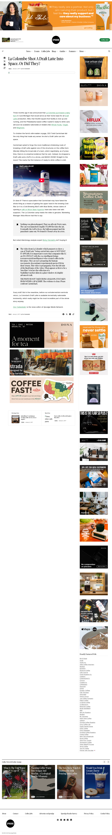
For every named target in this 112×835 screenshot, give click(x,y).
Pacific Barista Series (86, 726)
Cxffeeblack (83, 684)
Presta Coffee (84, 734)
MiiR (81, 710)
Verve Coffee (84, 746)
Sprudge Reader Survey (69, 813)
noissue (82, 720)
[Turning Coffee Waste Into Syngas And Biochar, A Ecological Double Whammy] (42, 782)
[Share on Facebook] (4, 58)
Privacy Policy (89, 813)
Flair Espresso (84, 692)
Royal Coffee (84, 738)
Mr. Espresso (84, 716)
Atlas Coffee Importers (87, 664)
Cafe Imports (84, 672)
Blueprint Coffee (85, 670)
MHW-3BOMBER (85, 708)
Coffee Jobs (28, 813)
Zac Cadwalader (19, 307)
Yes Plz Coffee (84, 748)
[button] (3, 51)
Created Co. (83, 682)
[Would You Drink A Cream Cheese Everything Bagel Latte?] (97, 782)
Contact (15, 813)
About (4, 813)
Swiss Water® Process (87, 744)
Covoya (82, 680)
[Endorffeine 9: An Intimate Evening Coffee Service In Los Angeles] (25, 418)
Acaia (81, 660)
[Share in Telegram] (4, 64)
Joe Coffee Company (86, 698)
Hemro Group (84, 696)
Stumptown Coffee (86, 742)
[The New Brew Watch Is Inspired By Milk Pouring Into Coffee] (70, 782)
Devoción (83, 686)
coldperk (82, 676)
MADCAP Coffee (85, 706)
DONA (82, 688)
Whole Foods (56, 125)
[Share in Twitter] (4, 61)
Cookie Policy (105, 813)
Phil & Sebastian (85, 730)
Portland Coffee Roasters (88, 732)
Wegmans (20, 128)
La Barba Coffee (85, 702)
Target (65, 125)
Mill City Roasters (85, 712)
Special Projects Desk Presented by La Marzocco (16, 40)
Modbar (82, 714)
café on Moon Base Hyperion (32, 210)
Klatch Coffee (84, 700)
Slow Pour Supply (85, 740)
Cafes (22, 422)
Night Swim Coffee (85, 718)
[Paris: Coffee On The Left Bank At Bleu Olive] (58, 418)
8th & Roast (83, 658)
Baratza (82, 666)
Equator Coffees (85, 690)
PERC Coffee (84, 728)
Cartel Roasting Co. (86, 674)
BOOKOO (82, 668)
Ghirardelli (83, 694)
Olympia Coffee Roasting (87, 722)
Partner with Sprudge (86, 750)
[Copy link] (4, 68)
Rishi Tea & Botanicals (87, 736)
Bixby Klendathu (49, 240)
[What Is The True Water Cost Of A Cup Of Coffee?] (15, 782)
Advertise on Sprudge (46, 813)
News (10, 68)
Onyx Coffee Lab (85, 724)
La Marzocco (84, 704)
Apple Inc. (83, 662)
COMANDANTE (85, 678)
